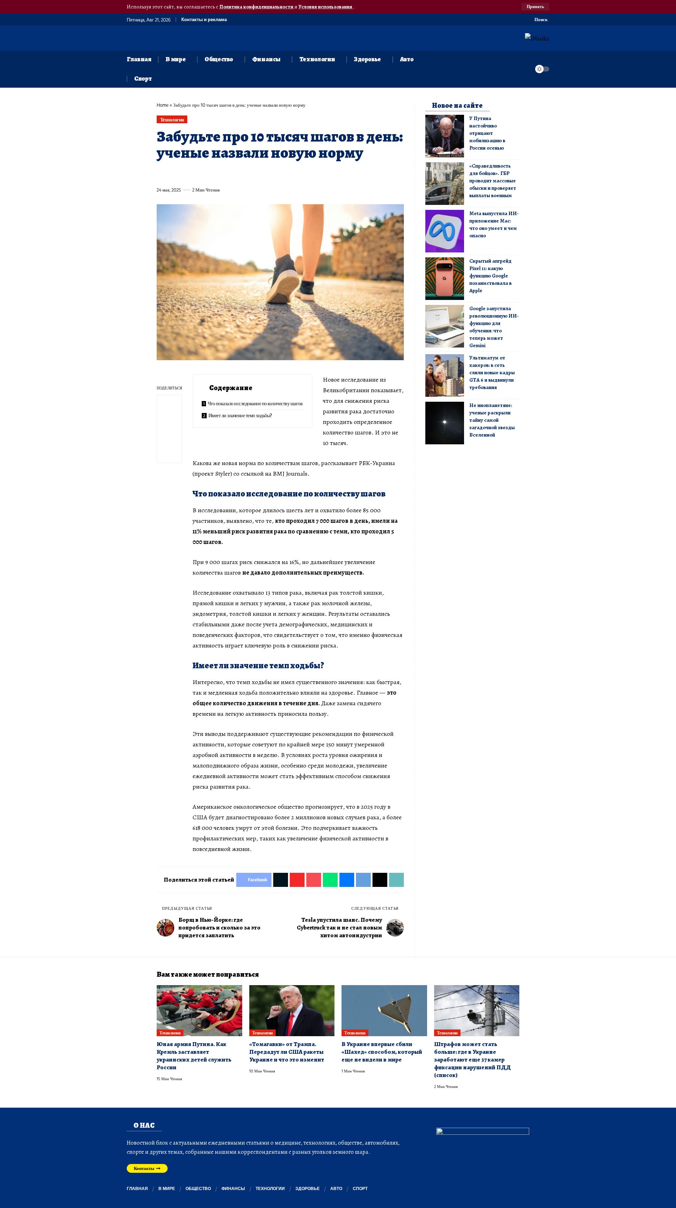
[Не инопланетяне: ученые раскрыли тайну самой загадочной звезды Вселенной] (444, 423)
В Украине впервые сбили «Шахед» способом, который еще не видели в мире (382, 1052)
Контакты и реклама (204, 19)
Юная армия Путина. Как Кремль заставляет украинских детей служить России (194, 1055)
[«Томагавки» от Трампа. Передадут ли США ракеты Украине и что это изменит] (292, 1011)
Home (163, 105)
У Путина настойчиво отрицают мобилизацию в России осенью (487, 133)
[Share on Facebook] (162, 173)
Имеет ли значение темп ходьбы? (240, 415)
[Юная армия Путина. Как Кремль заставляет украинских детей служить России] (199, 1011)
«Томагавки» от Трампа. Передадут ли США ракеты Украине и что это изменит (286, 1052)
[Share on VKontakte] (266, 173)
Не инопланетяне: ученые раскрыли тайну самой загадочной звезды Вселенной (492, 420)
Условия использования (326, 6)
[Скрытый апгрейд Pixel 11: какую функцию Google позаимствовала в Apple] (444, 278)
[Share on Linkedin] (227, 173)
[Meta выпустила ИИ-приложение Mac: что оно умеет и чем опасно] (444, 231)
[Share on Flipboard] (188, 173)
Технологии (172, 120)
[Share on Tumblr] (240, 173)
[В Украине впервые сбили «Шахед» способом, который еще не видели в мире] (384, 1011)
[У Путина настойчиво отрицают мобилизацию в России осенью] (444, 136)
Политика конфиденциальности (256, 6)
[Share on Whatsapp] (214, 173)
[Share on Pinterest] (201, 173)
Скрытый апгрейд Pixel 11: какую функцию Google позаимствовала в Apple (490, 275)
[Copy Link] (305, 173)
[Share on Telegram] (279, 173)
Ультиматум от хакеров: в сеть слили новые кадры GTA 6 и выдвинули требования (492, 372)
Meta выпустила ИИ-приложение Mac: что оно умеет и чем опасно (494, 224)
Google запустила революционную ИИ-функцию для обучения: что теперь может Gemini (494, 327)
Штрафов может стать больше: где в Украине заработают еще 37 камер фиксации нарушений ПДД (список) (472, 1059)
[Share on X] (175, 173)
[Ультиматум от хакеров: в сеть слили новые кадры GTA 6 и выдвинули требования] (444, 375)
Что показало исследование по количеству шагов (255, 403)
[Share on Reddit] (253, 173)
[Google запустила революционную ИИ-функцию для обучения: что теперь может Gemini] (444, 326)
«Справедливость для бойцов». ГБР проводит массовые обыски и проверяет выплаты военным (492, 180)
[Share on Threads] (292, 173)
